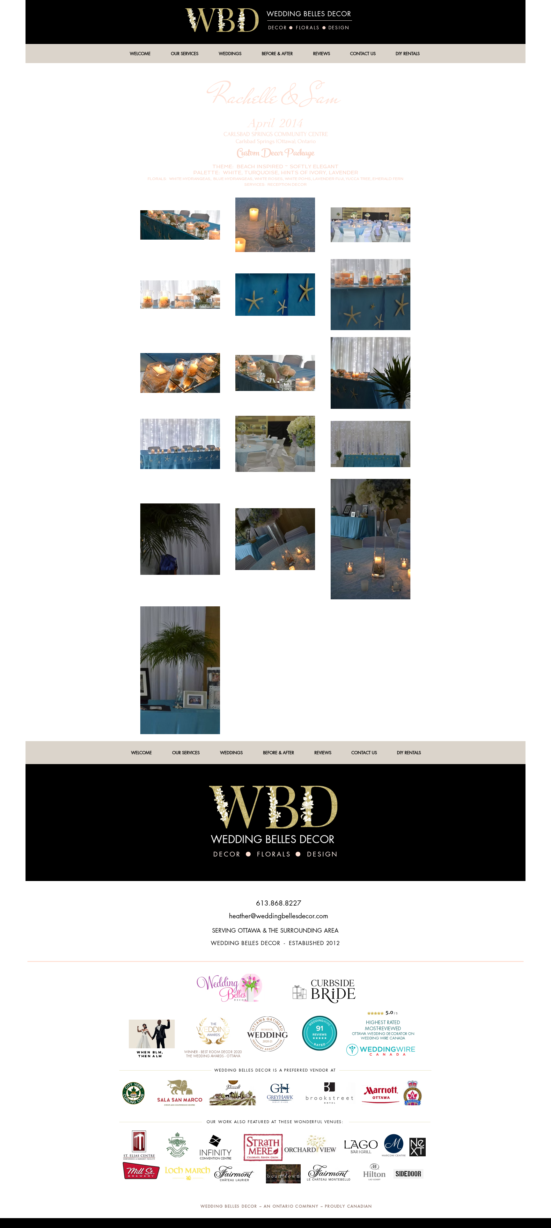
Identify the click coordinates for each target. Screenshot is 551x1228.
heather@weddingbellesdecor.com (278, 916)
